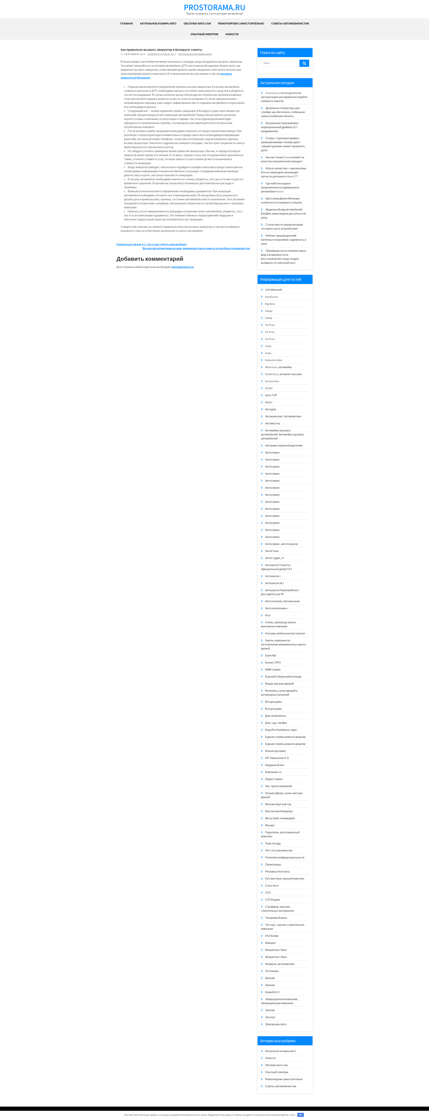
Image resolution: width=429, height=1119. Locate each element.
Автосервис (272, 452)
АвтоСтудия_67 (274, 558)
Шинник (270, 978)
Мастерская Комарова (279, 811)
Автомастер (272, 423)
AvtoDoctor (271, 297)
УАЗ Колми (272, 936)
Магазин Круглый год (278, 804)
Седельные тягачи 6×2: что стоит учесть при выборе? (151, 244)
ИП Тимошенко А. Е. (277, 758)
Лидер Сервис (274, 779)
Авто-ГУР (271, 395)
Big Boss (270, 304)
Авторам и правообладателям (283, 445)
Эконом (270, 1010)
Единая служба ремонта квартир (285, 737)
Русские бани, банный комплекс (284, 878)
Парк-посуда (273, 843)
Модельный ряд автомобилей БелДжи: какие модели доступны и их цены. (283, 213)
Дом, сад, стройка (276, 723)
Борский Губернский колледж (283, 676)
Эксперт (270, 1017)
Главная (126, 23)
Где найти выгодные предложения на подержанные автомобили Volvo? (280, 187)
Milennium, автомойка (278, 367)
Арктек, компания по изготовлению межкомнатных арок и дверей (283, 644)
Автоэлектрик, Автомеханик (282, 601)
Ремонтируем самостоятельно (241, 23)
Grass (268, 346)
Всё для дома (273, 702)
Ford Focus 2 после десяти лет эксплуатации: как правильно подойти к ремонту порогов (284, 97)
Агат (268, 615)
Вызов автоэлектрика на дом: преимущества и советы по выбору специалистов (196, 248)
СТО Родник (272, 899)
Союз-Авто (272, 885)
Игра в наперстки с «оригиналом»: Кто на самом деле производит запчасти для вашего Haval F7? (284, 172)
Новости (232, 34)
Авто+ (268, 402)
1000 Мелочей (273, 290)
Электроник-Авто (275, 1024)
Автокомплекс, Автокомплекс (283, 416)
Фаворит (270, 943)
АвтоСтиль (272, 551)
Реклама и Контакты (277, 871)
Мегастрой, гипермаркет (280, 818)
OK (300, 1115)
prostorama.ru (214, 7)
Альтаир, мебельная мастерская (285, 633)
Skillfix (269, 388)
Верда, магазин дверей (279, 683)
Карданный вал (274, 765)
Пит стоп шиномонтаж (278, 850)
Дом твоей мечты (275, 716)
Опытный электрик (204, 34)
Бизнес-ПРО (273, 662)
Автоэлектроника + (276, 608)
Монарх (270, 825)
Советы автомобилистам (290, 23)
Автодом (270, 409)
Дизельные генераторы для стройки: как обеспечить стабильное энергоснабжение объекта (283, 112)
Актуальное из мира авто (158, 23)
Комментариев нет (161, 54)
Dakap (268, 311)
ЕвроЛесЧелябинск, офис (281, 730)
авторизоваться (183, 267)
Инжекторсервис (275, 751)
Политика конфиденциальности (284, 857)
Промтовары (273, 864)
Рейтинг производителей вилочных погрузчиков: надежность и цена (283, 240)
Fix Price (270, 325)
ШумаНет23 (272, 992)
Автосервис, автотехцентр (281, 544)
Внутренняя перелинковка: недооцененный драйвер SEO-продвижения (280, 127)
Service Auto (272, 381)
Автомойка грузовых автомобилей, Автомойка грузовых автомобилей (282, 434)
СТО (267, 892)
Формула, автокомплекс (280, 964)
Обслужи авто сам (197, 23)
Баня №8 (270, 655)
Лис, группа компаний (278, 786)
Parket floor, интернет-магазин (283, 374)
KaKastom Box (273, 360)
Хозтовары (272, 971)
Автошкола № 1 (274, 583)
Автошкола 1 (273, 576)
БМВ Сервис (273, 669)
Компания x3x (273, 772)
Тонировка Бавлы (276, 918)
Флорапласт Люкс (276, 950)
